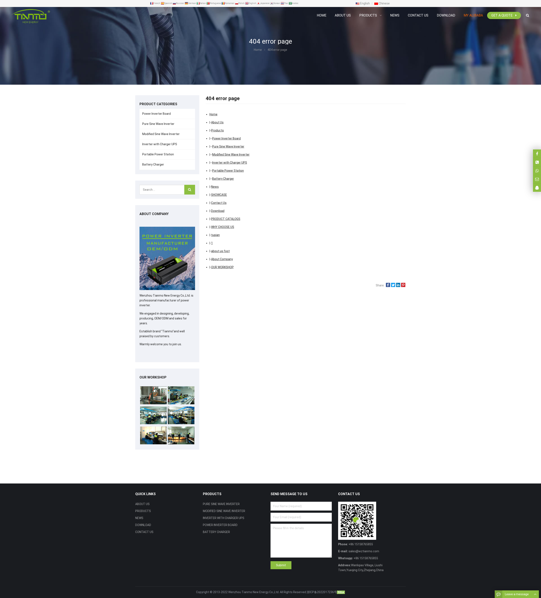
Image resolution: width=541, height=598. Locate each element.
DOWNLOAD (143, 525)
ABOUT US (142, 504)
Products (217, 130)
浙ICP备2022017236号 (322, 592)
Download (217, 211)
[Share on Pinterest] (403, 285)
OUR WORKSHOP (222, 267)
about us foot (220, 251)
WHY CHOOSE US (222, 227)
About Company (222, 259)
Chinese (384, 3)
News (215, 186)
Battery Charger (223, 178)
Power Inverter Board (226, 138)
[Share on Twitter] (393, 285)
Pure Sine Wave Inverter (228, 146)
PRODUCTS (143, 511)
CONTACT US (144, 532)
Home (321, 15)
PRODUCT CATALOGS (225, 219)
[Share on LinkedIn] (398, 285)
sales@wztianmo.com (363, 551)
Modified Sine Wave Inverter (231, 154)
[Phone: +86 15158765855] (537, 162)
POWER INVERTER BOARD (220, 525)
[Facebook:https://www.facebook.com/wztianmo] (537, 153)
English (364, 3)
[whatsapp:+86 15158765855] (537, 170)
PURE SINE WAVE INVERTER (221, 504)
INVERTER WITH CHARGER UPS (223, 518)
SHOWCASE (219, 194)
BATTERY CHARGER (216, 532)
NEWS (139, 518)
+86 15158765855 (365, 558)
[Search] (189, 190)
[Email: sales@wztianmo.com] (537, 179)
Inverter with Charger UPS (229, 162)
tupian (215, 235)
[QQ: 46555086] (537, 188)
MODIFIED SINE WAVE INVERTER (224, 511)
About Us (217, 122)
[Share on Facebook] (388, 285)
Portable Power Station (228, 170)
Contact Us (219, 202)
